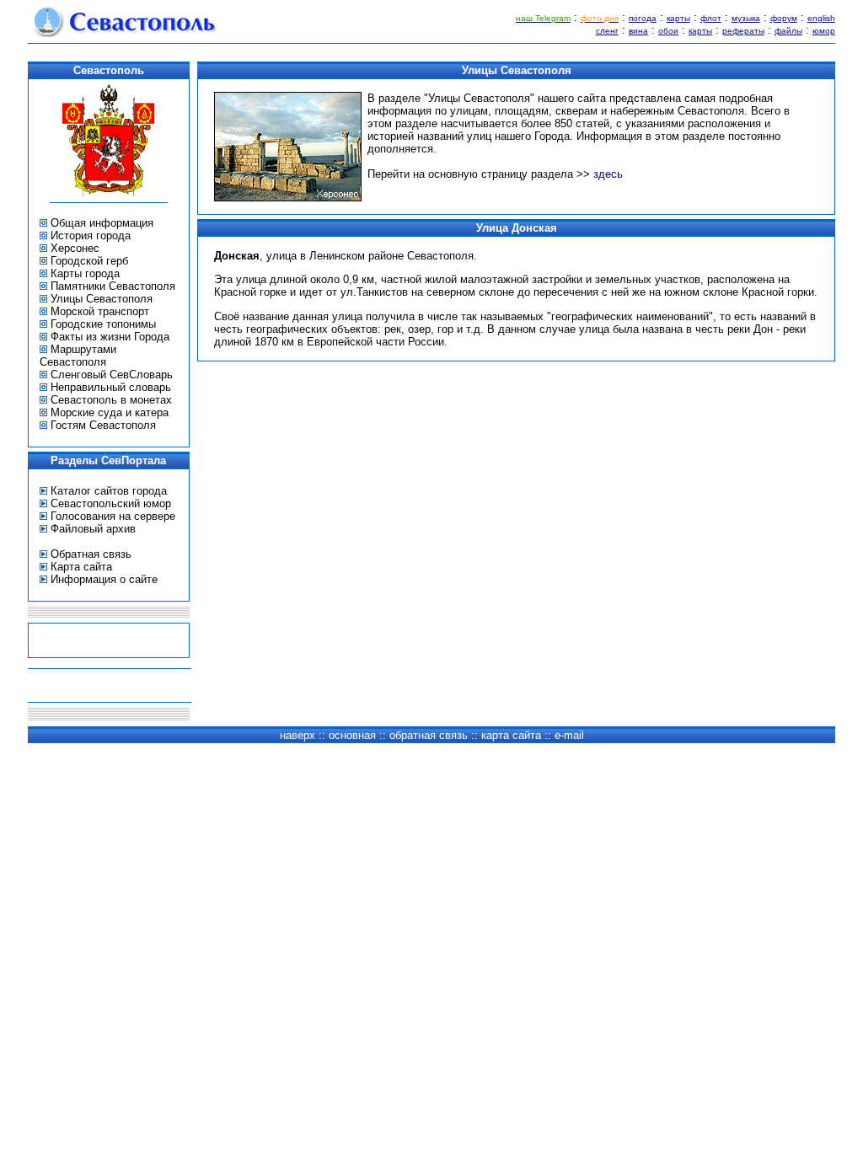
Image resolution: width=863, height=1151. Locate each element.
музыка (746, 18)
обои (668, 30)
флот (710, 18)
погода (643, 18)
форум (783, 18)
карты (678, 18)
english (821, 18)
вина (638, 30)
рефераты (743, 30)
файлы (788, 30)
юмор (823, 30)
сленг (607, 30)
